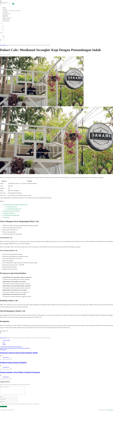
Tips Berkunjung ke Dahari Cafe (11, 215)
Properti (5, 15)
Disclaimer (6, 20)
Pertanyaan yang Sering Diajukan (11, 211)
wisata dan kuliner (6, 340)
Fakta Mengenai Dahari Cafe (13, 208)
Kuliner (5, 12)
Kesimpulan (6, 217)
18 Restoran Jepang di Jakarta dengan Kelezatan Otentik (19, 353)
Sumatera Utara (15, 10)
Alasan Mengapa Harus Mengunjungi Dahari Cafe (15, 204)
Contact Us (6, 19)
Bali (19, 10)
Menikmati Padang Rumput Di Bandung (13, 362)
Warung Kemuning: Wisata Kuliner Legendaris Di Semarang (20, 372)
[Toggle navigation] (0, 5)
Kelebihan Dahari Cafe (9, 213)
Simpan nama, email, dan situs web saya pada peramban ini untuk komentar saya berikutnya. (21, 403)
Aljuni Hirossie (4, 45)
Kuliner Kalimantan (7, 13)
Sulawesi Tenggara (8, 10)
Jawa (4, 10)
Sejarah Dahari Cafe (11, 206)
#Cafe (4, 342)
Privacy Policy (7, 17)
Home (4, 7)
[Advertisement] (53, 419)
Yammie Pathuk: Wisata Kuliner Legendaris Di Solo (11, 346)
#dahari (4, 344)
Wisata (5, 9)
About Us (5, 16)
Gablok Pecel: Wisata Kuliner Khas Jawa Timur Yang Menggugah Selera (14, 348)
